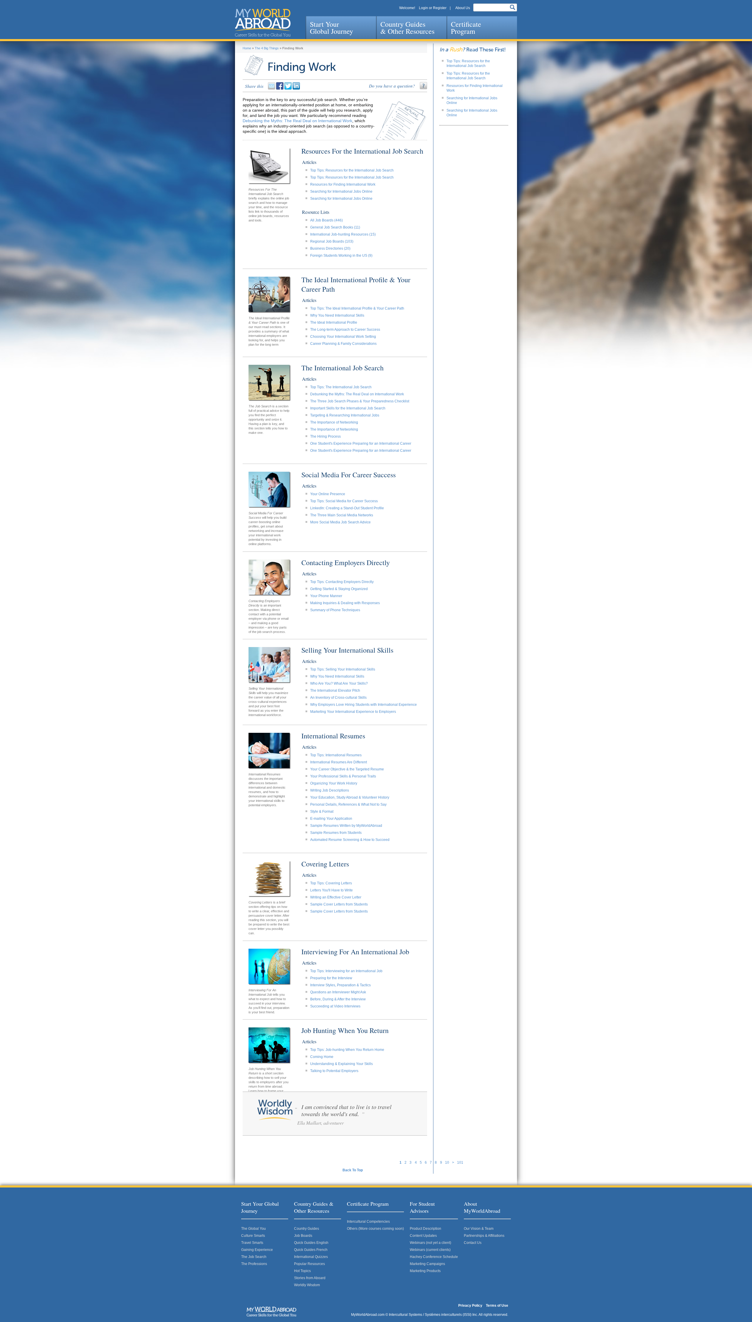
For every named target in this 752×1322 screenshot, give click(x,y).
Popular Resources (309, 1264)
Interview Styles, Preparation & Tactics (340, 985)
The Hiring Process (325, 436)
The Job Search (253, 1257)
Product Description (425, 1229)
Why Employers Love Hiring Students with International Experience (363, 705)
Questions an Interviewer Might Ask (338, 992)
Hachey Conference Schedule (434, 1257)
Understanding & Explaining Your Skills (341, 1064)
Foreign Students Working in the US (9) (341, 255)
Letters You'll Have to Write (331, 890)
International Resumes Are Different (338, 762)
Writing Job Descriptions (329, 790)
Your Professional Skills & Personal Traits (343, 776)
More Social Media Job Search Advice (340, 522)
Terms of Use (497, 1305)
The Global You (253, 1229)
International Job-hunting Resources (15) (343, 234)
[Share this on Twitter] (288, 88)
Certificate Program (466, 27)
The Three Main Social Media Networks (341, 515)
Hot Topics (302, 1271)
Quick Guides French (311, 1250)
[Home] (263, 22)
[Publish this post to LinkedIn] (297, 88)
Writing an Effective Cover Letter (335, 897)
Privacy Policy (470, 1305)
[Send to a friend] (272, 88)
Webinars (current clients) (430, 1250)
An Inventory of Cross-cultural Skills (338, 698)
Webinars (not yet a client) (430, 1243)
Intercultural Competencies (368, 1221)
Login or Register (432, 8)
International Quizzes (311, 1257)
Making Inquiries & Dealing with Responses (345, 603)
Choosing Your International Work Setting (343, 337)
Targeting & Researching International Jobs (344, 415)
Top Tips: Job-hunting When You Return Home (347, 1050)
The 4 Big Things (267, 48)
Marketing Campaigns (427, 1264)
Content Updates (423, 1236)
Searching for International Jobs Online (341, 191)
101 (460, 1162)
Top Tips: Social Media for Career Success (344, 501)
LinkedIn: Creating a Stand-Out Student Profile (347, 508)
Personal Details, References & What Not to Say (348, 804)
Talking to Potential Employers (334, 1071)
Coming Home (321, 1057)
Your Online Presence (327, 494)
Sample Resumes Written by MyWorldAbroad (346, 826)
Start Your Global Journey (331, 27)
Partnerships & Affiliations (484, 1236)
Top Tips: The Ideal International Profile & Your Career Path (357, 308)
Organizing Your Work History (333, 783)
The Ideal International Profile (333, 322)
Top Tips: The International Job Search (341, 387)
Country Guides (306, 1229)
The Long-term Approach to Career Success (345, 329)
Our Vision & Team (479, 1229)
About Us (462, 8)
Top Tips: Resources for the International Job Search (352, 170)
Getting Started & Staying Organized (339, 589)
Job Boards (303, 1236)
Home (247, 48)
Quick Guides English (311, 1243)
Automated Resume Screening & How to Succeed (350, 840)
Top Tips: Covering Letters (331, 883)
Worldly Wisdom (307, 1285)
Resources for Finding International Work (342, 184)
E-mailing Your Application (331, 819)
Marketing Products (425, 1271)
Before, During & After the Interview (338, 999)
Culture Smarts (253, 1236)
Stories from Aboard (309, 1278)
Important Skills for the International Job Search (347, 408)
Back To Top (353, 1170)
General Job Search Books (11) (335, 227)
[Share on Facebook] (280, 88)
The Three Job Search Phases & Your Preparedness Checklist (359, 401)
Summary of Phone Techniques (335, 610)
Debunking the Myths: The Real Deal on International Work (297, 120)
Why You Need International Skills (337, 315)
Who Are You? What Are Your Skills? (339, 683)
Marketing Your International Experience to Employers (353, 712)
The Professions (254, 1264)
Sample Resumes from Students (336, 833)
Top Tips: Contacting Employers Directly (342, 582)
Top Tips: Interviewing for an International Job (346, 971)
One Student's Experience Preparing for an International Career (360, 443)
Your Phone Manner (326, 596)
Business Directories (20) (330, 248)
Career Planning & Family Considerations (343, 344)
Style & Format (321, 811)
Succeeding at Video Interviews (335, 1006)
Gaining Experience (257, 1250)
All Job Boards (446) (326, 220)
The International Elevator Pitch (335, 690)
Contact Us (472, 1243)
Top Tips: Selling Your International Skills (342, 669)
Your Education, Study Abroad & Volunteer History (349, 797)
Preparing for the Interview (331, 978)
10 (447, 1162)
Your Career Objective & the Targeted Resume (347, 769)
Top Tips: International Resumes (336, 755)
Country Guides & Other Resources (407, 27)
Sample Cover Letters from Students (339, 904)
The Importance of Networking (334, 422)
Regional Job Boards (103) (331, 241)
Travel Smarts (252, 1243)
